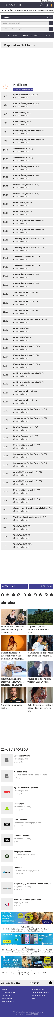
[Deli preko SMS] (29, 595)
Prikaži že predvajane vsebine (23, 89)
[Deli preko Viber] (13, 595)
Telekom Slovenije (47, 1)
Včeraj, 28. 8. (8, 586)
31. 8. (49, 35)
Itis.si (13, 983)
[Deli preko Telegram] (51, 595)
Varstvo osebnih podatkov (40, 992)
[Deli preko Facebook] (2, 595)
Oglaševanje (6, 995)
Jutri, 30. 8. (46, 586)
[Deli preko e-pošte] (35, 595)
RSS (33, 998)
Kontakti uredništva (38, 989)
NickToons (20, 84)
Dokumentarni (21, 10)
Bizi (2, 983)
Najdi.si (7, 983)
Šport (12, 10)
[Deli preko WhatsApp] (18, 595)
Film (5, 10)
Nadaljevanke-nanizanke (45, 10)
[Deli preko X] (7, 595)
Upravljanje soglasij (8, 992)
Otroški (31, 10)
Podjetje (4, 989)
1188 (18, 983)
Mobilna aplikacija (8, 1001)
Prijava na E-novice (38, 995)
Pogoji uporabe (7, 998)
